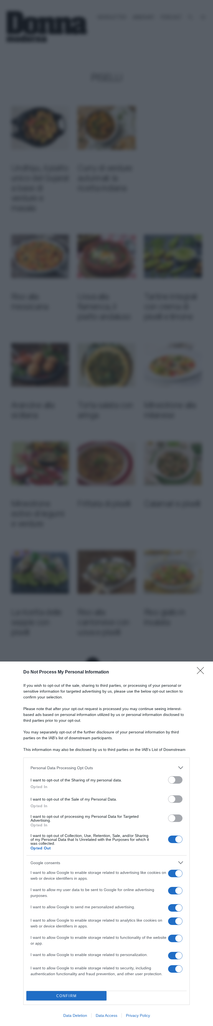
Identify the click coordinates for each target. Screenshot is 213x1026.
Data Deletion (75, 1015)
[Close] (202, 672)
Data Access (106, 1015)
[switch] (175, 780)
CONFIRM (66, 996)
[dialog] (106, 844)
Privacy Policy (138, 1015)
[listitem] (106, 768)
